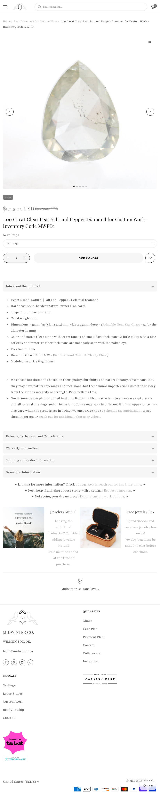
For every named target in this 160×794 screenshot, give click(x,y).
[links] (6, 662)
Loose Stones (13, 693)
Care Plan (90, 629)
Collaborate (91, 653)
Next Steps (11, 235)
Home (7, 21)
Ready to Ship (13, 710)
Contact (89, 645)
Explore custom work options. (103, 496)
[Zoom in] (149, 42)
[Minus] (8, 258)
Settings (9, 685)
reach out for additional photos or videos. (70, 417)
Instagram (91, 661)
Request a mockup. (118, 490)
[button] (150, 112)
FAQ (91, 484)
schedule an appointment (123, 411)
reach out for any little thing (120, 484)
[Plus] (24, 258)
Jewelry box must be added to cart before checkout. (140, 545)
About (87, 621)
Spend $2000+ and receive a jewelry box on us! (140, 527)
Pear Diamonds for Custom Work (36, 21)
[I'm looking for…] (39, 7)
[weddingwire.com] (15, 758)
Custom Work (13, 701)
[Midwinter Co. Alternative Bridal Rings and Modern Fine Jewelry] (20, 6)
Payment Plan (93, 637)
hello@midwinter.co (18, 651)
